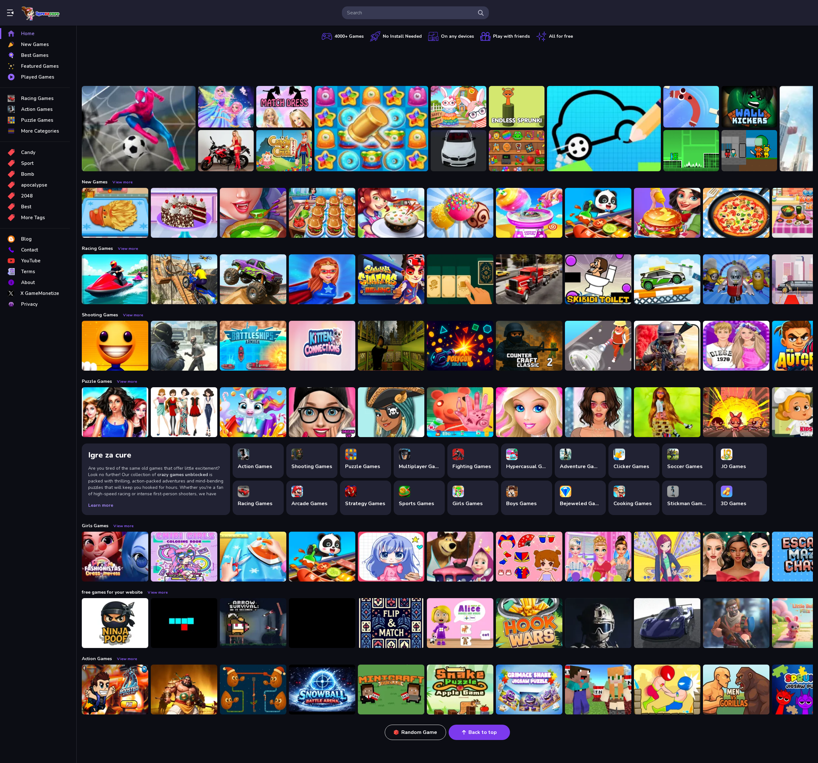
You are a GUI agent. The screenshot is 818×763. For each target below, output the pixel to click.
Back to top (482, 732)
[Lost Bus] (391, 346)
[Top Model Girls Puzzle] (184, 412)
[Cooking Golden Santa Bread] (115, 213)
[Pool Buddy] (115, 346)
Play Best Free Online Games (41, 13)
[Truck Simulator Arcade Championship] (529, 279)
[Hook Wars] (529, 623)
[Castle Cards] (391, 623)
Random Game (419, 732)
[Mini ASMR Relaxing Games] (516, 151)
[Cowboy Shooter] (322, 623)
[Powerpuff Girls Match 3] (736, 412)
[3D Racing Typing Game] (458, 151)
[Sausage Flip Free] (691, 106)
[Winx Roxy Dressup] (667, 557)
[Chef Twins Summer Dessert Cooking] (460, 213)
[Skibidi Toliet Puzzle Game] (598, 279)
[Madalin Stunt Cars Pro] (667, 623)
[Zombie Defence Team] (184, 346)
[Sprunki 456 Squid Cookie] (749, 151)
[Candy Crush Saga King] (284, 151)
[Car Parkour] (667, 279)
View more (122, 182)
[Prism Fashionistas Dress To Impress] (115, 557)
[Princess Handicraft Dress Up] (253, 557)
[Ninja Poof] (115, 623)
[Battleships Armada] (253, 346)
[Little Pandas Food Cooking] (598, 213)
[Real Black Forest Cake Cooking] (184, 213)
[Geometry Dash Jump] (691, 151)
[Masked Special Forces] (598, 623)
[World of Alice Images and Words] (460, 623)
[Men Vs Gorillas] (736, 689)
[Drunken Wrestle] (667, 689)
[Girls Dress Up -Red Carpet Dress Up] (598, 412)
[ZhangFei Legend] (184, 689)
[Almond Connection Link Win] (253, 689)
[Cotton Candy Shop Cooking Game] (529, 213)
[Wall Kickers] (749, 106)
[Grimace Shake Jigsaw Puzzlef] (529, 689)
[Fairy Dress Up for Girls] (226, 106)
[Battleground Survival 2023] (667, 346)
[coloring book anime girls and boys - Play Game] (391, 557)
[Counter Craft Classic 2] (529, 346)
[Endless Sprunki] (516, 106)
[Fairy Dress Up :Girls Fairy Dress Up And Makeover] (391, 412)
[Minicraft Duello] (391, 689)
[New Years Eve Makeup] (736, 557)
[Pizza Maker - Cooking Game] (736, 213)
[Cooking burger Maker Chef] (667, 213)
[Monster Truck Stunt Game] (253, 279)
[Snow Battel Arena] (322, 689)
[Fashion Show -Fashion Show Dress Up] (115, 412)
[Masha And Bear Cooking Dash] (460, 557)
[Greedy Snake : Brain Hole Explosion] (460, 689)
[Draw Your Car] (604, 128)
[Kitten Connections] (322, 346)
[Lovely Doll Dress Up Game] (529, 557)
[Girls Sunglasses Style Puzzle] (667, 412)
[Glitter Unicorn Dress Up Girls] (253, 412)
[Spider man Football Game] (139, 128)
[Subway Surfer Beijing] (391, 279)
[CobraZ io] (736, 623)
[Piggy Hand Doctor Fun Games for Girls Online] (460, 412)
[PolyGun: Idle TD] (460, 346)
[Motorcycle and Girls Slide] (226, 151)
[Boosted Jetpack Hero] (115, 689)
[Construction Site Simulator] (598, 346)
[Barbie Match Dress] (284, 106)
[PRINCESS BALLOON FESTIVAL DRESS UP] (598, 557)
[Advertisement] (447, 62)
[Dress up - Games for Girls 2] (529, 412)
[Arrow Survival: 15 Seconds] (253, 623)
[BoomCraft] (598, 689)
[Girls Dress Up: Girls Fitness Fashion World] (322, 412)
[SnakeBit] (184, 623)
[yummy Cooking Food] (391, 213)
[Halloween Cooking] (253, 213)
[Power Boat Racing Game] (115, 279)
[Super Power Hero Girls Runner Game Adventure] (322, 279)
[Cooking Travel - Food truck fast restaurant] (322, 213)
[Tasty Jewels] (371, 128)
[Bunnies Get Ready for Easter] (458, 106)
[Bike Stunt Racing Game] (184, 279)
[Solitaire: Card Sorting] (460, 279)
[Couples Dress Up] (736, 346)
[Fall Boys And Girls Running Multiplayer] (736, 279)
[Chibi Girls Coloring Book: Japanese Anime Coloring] (184, 557)
